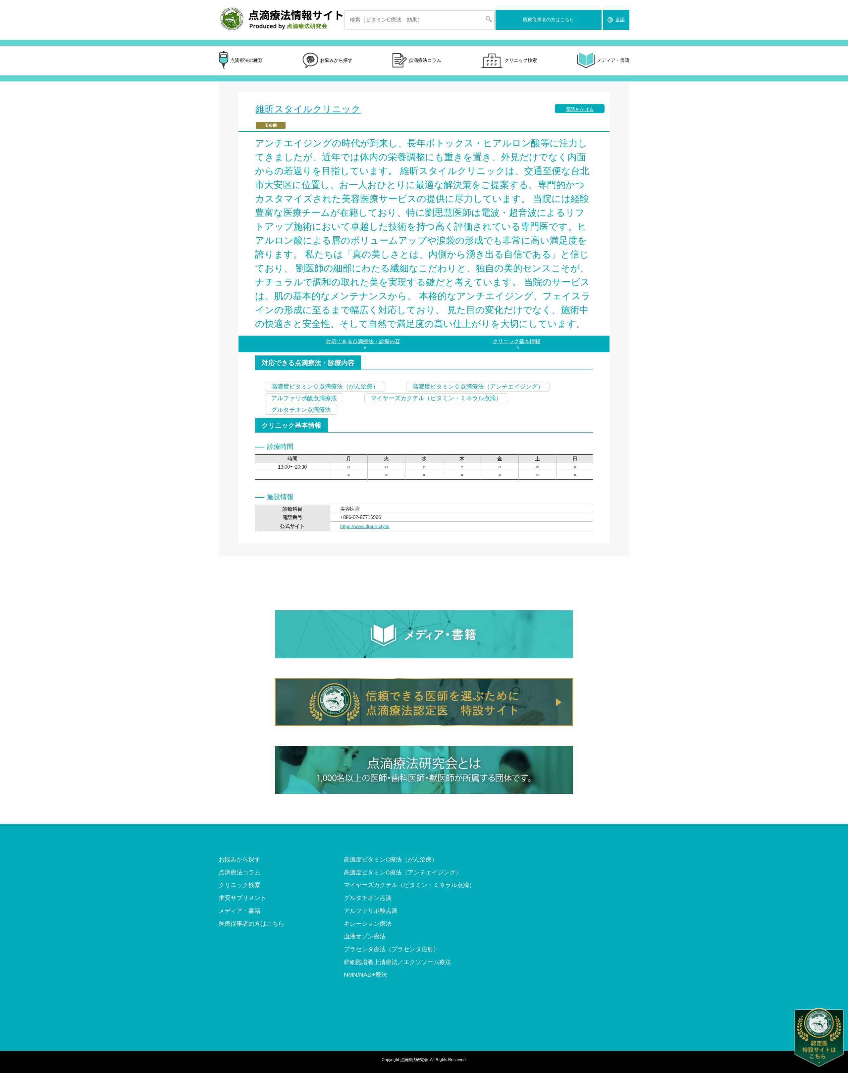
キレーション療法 (368, 923)
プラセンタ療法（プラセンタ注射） (391, 949)
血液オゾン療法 (365, 936)
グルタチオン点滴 (368, 898)
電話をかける (580, 109)
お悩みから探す (336, 60)
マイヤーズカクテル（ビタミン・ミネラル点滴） (409, 885)
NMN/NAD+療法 (365, 974)
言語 (620, 19)
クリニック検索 (520, 60)
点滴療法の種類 (246, 60)
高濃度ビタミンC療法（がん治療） (391, 859)
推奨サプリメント (242, 898)
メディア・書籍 (613, 60)
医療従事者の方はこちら (548, 19)
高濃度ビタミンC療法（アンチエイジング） (402, 872)
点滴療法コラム (425, 60)
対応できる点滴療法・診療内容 (363, 341)
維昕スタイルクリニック (308, 109)
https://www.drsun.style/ (365, 526)
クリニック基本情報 (516, 341)
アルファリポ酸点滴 (371, 911)
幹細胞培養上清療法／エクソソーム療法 (397, 962)
